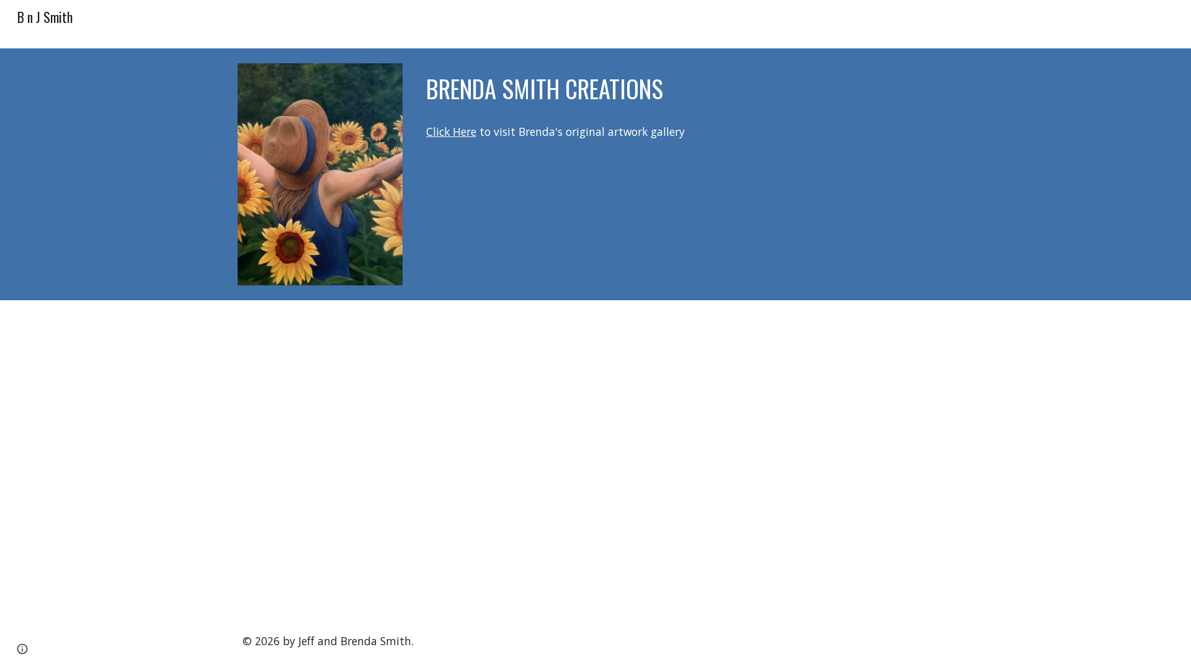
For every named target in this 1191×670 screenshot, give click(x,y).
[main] (687, 89)
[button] (22, 649)
